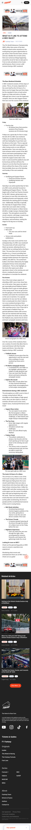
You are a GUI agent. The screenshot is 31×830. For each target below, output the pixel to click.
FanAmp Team (9, 41)
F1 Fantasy (6, 742)
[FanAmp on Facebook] (27, 727)
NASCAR (5, 779)
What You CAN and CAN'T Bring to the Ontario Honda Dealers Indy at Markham (14, 636)
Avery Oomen (5, 610)
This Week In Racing (8, 753)
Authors (4, 801)
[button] (2, 3)
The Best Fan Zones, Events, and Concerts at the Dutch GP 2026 (15, 671)
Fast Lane (5, 760)
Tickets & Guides (9, 737)
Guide (9, 32)
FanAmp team (6, 794)
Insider (4, 750)
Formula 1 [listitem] (5, 676)
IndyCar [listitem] (4, 607)
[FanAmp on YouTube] (4, 727)
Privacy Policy (17, 812)
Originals (6, 746)
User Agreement (6, 812)
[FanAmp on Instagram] (11, 727)
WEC (4, 32)
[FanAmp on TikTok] (19, 727)
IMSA (3, 783)
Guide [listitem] (10, 607)
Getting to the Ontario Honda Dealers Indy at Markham (15, 602)
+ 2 (15, 607)
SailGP (18, 776)
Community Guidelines (8, 814)
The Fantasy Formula (8, 757)
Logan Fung (5, 679)
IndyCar (4, 776)
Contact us (5, 804)
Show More (14, 685)
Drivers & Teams (7, 798)
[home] (7, 2)
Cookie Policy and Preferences (10, 816)
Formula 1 (5, 772)
